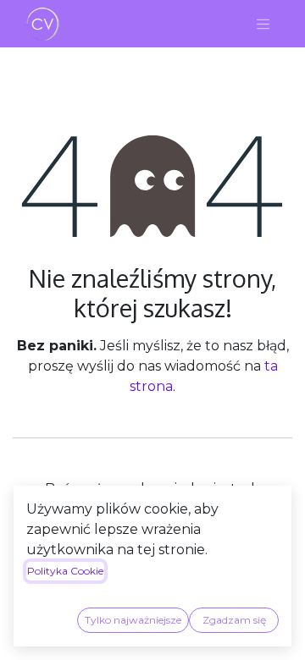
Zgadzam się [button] (234, 619)
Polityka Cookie (65, 570)
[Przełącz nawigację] (263, 24)
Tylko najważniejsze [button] (133, 619)
